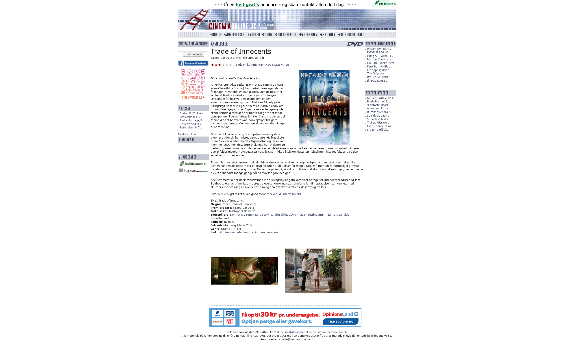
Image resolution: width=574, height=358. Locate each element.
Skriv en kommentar (249, 65)
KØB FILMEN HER (277, 65)
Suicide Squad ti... (378, 115)
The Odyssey (375, 73)
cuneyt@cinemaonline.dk (299, 332)
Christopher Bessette (241, 211)
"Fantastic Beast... (378, 105)
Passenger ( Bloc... (379, 49)
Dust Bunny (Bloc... (379, 66)
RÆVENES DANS (377, 52)
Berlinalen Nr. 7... (191, 127)
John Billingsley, (284, 215)
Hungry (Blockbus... (380, 56)
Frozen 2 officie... (378, 130)
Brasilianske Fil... (190, 117)
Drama (225, 229)
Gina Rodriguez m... (380, 126)
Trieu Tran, (331, 215)
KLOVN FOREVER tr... (380, 98)
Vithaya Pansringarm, (309, 215)
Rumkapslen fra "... (379, 112)
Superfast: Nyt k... (378, 119)
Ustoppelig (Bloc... (379, 70)
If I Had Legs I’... (377, 80)
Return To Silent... (378, 77)
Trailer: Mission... (378, 122)
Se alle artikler (187, 134)
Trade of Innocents (243, 204)
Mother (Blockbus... (380, 59)
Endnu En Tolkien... (192, 113)
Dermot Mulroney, (242, 215)
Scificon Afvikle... (191, 124)
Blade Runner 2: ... (379, 101)
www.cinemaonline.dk (332, 332)
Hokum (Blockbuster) (381, 63)
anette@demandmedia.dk (296, 339)
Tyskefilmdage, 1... (192, 120)
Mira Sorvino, (264, 215)
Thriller (236, 229)
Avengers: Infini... (378, 108)
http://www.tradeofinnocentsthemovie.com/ (248, 232)
